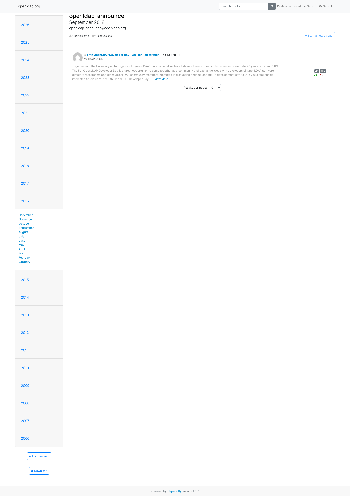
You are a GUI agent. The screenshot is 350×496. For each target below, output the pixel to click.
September (26, 227)
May (22, 244)
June (22, 240)
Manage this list (290, 6)
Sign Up (328, 6)
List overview (40, 456)
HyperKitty (175, 491)
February (25, 257)
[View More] (161, 79)
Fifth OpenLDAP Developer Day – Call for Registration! (123, 54)
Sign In (311, 6)
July (21, 236)
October (24, 223)
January (24, 262)
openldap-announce (96, 15)
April (22, 249)
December (26, 215)
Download (40, 470)
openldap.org (29, 6)
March (23, 253)
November (26, 219)
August (23, 232)
